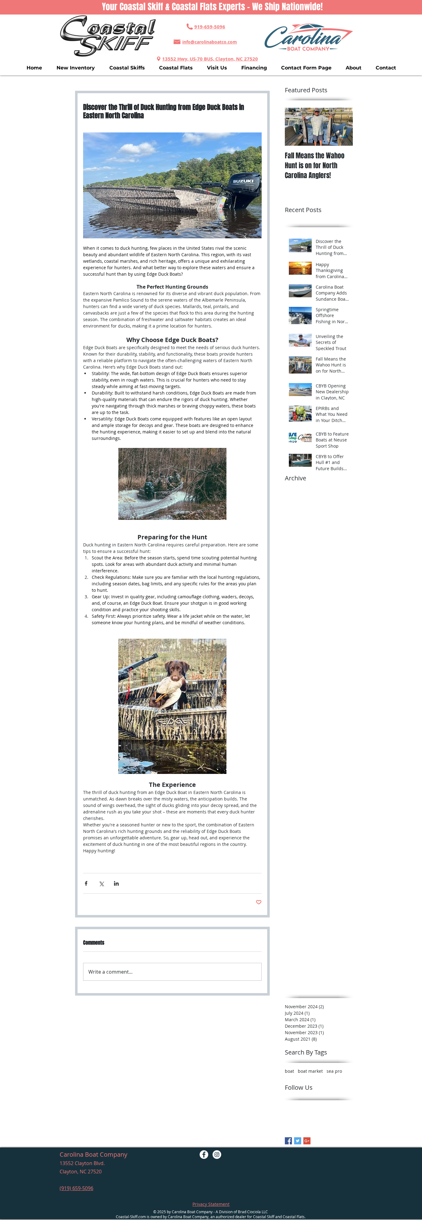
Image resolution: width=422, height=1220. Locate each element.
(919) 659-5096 (76, 1188)
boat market (310, 1071)
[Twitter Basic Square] (297, 1140)
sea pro (334, 1071)
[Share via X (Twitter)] (101, 883)
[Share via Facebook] (86, 883)
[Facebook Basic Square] (288, 1140)
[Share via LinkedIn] (116, 883)
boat (289, 1071)
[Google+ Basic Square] (306, 1140)
